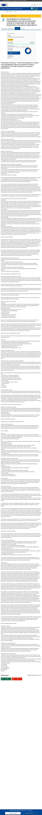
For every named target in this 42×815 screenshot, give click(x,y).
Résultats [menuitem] (23, 28)
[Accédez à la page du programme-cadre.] (3, 20)
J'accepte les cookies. (13, 813)
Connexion (32, 5)
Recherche (37, 5)
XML (7, 678)
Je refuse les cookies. (29, 813)
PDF (18, 678)
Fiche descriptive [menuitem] (4, 28)
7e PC (15, 11)
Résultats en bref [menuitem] (11, 28)
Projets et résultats (9, 11)
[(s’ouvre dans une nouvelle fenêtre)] (4, 4)
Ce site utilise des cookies (15, 810)
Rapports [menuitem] (17, 28)
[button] (35, 5)
